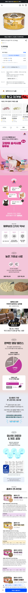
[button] (13, 1)
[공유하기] (26, 40)
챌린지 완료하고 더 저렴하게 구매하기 (13, 585)
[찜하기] (10, 112)
